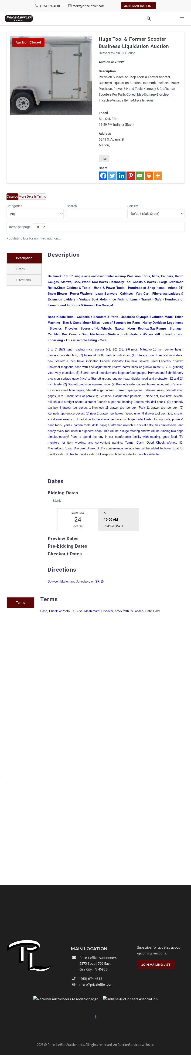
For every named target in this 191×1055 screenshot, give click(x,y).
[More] (158, 176)
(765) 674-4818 (50, 6)
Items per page (20, 227)
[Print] (149, 176)
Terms (41, 196)
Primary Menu (182, 18)
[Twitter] (112, 176)
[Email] (140, 176)
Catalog (12, 196)
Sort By (132, 206)
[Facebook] (103, 176)
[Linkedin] (121, 176)
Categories (14, 206)
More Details (28, 196)
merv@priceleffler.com (89, 6)
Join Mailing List (138, 6)
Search (72, 206)
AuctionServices (129, 1044)
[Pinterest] (130, 176)
